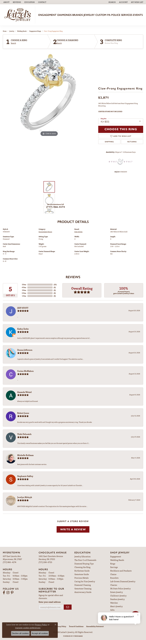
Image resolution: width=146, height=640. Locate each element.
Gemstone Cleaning (82, 588)
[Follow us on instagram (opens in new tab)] (7, 592)
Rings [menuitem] (112, 563)
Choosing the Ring (82, 567)
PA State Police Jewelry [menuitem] (120, 588)
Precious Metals (81, 578)
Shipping (109, 142)
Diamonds (64, 15)
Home (5, 31)
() (55, 284)
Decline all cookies (20, 633)
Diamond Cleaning (82, 585)
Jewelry (89, 15)
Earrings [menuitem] (114, 567)
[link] (6, 2)
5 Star (24, 284)
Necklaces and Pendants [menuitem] (121, 570)
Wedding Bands (22, 31)
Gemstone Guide (81, 574)
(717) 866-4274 (55, 207)
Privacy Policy (60, 626)
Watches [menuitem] (114, 603)
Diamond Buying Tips (84, 563)
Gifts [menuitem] (112, 610)
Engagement (47, 15)
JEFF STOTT (22, 308)
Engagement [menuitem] (115, 556)
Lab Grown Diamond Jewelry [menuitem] (122, 581)
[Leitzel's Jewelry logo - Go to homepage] (18, 15)
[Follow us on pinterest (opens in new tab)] (12, 592)
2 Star (24, 293)
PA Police (113, 15)
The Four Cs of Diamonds (85, 560)
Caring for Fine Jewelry (84, 581)
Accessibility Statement (95, 626)
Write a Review (73, 529)
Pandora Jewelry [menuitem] (117, 599)
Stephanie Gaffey (25, 476)
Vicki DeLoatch (24, 434)
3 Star (24, 290)
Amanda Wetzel (24, 392)
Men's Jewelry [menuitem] (116, 606)
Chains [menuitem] (113, 574)
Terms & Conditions (76, 626)
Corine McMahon (25, 371)
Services (126, 15)
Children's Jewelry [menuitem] (118, 595)
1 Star (24, 296)
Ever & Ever (78, 232)
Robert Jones (23, 413)
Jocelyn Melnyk (24, 497)
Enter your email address (50, 602)
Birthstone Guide (82, 570)
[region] (49, 94)
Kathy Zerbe (23, 328)
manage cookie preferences (27, 628)
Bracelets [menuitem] (114, 578)
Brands (77, 15)
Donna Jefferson (24, 350)
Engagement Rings (35, 31)
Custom (100, 15)
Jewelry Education (82, 556)
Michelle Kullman (25, 455)
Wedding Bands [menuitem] (117, 560)
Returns (132, 142)
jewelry (11, 31)
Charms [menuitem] (113, 585)
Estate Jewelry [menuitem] (116, 592)
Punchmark (78, 636)
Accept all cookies (40, 633)
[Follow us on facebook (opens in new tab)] (4, 592)
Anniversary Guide (82, 592)
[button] (29, 2)
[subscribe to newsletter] (68, 607)
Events (138, 15)
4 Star (24, 287)
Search (13, 43)
